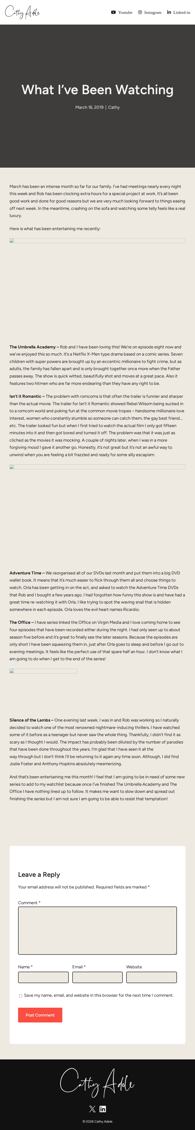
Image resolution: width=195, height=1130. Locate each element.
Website (134, 967)
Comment (29, 902)
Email (79, 967)
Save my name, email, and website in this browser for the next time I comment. (99, 995)
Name (25, 967)
